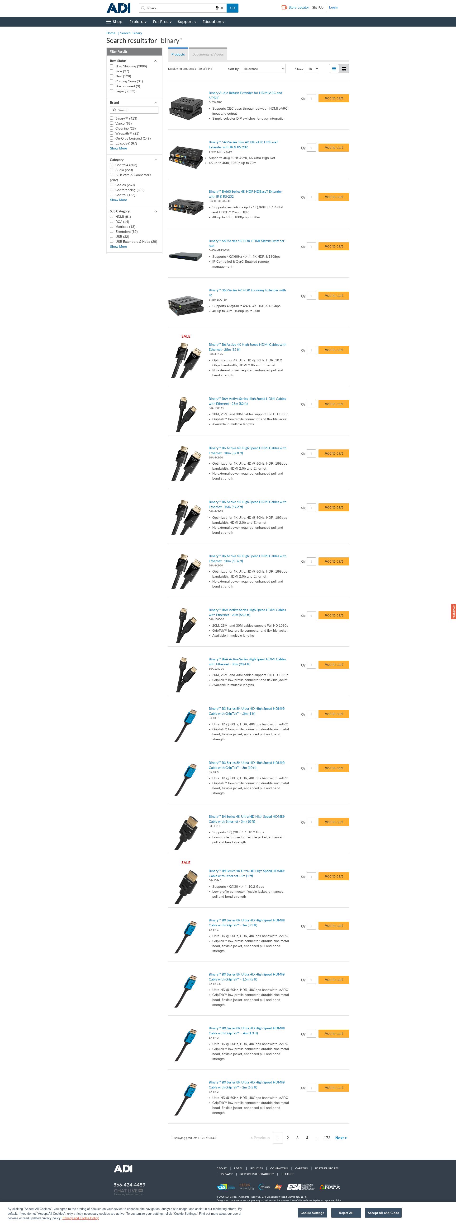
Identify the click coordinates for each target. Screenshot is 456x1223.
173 (327, 1138)
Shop (117, 21)
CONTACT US (279, 1168)
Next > (341, 1138)
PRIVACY (227, 1174)
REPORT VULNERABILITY (257, 1174)
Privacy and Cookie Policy (80, 1218)
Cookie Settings (312, 1212)
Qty (303, 98)
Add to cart (334, 98)
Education (212, 21)
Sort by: (234, 69)
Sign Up (317, 7)
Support (185, 21)
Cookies (287, 1174)
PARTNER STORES (326, 1168)
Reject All (346, 1212)
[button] (453, 611)
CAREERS (301, 1168)
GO (232, 8)
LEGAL (238, 1168)
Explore (136, 21)
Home (110, 33)
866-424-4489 (129, 1184)
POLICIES (256, 1168)
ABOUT (222, 1168)
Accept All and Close (383, 1212)
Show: (299, 69)
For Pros (160, 21)
